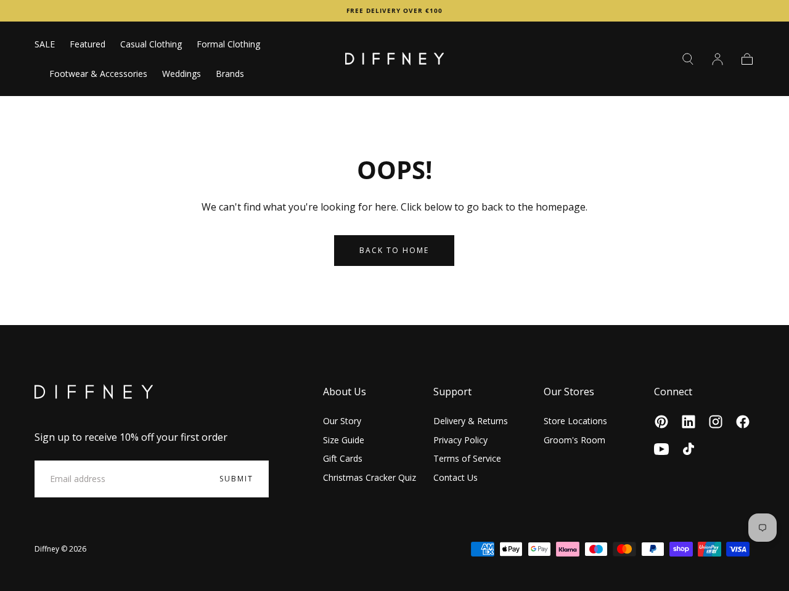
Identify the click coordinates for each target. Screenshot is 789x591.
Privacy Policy (460, 440)
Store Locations (575, 421)
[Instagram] (715, 421)
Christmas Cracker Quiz (369, 477)
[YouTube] (661, 448)
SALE (45, 44)
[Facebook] (742, 421)
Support (452, 391)
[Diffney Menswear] (94, 392)
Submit (236, 478)
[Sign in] (717, 59)
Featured (87, 44)
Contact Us (455, 477)
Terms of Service (467, 458)
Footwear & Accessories (98, 74)
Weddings (181, 74)
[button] (688, 59)
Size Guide (343, 440)
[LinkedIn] (688, 421)
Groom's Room (574, 440)
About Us (344, 391)
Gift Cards (342, 458)
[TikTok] (688, 448)
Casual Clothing (151, 44)
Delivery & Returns (470, 421)
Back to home (394, 250)
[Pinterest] (661, 421)
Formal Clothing (228, 44)
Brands (230, 74)
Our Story (342, 421)
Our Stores (569, 391)
